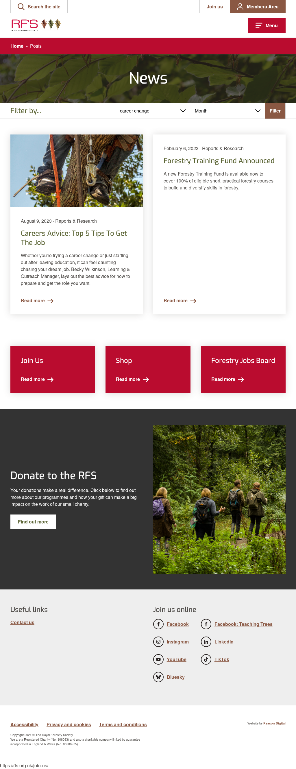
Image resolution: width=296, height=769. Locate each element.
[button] (39, 6)
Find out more (33, 521)
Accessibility (24, 724)
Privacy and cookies (69, 724)
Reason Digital (274, 723)
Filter (275, 110)
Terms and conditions (123, 724)
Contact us (22, 622)
